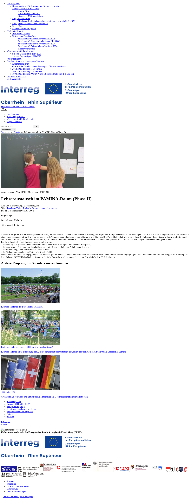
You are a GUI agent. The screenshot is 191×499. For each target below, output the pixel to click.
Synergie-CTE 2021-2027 (18, 404)
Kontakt (31, 106)
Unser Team (17, 26)
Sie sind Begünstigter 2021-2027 (26, 56)
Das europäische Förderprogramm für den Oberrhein (35, 6)
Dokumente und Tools (16, 76)
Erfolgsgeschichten (20, 64)
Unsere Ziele (23, 11)
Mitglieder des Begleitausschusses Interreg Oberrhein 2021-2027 (46, 21)
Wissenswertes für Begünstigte (20, 51)
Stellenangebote (14, 79)
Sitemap (10, 481)
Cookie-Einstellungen (16, 491)
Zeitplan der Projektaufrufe (24, 36)
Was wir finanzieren (21, 33)
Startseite (5, 132)
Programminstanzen (21, 18)
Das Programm (13, 3)
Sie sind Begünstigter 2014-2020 (26, 54)
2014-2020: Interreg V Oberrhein (27, 69)
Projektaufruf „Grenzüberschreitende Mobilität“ (39, 41)
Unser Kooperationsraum (29, 13)
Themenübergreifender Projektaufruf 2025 (36, 38)
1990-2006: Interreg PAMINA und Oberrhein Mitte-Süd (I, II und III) (43, 74)
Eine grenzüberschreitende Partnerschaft (30, 23)
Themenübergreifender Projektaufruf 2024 (36, 43)
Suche (24, 106)
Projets (17, 132)
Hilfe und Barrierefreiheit (18, 486)
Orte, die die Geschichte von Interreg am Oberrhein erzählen (39, 66)
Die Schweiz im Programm (24, 28)
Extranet (10, 414)
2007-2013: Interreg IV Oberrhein (27, 71)
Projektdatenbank (14, 59)
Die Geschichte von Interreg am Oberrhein (25, 61)
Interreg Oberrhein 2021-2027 (25, 8)
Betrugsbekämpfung (16, 406)
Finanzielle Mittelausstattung (30, 16)
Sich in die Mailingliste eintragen (18, 496)
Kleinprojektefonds (26, 49)
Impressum (11, 484)
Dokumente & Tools (5, 423)
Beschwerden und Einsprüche (20, 411)
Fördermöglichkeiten (16, 31)
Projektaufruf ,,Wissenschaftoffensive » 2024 (37, 46)
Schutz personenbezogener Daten (21, 409)
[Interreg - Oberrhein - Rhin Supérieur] (46, 104)
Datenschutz (12, 489)
